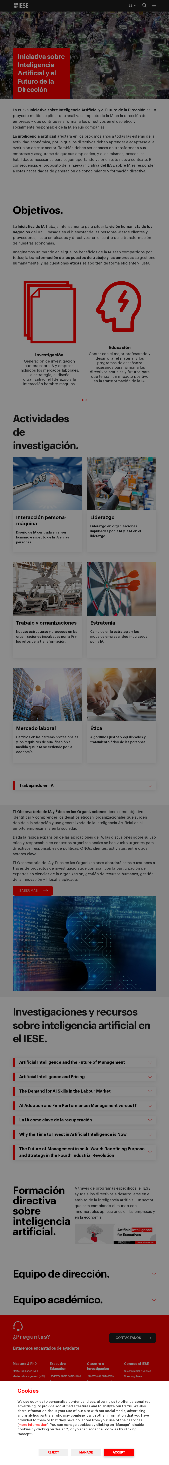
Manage (86, 1452)
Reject (53, 1452)
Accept (119, 1452)
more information (33, 1424)
